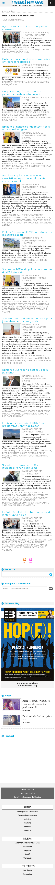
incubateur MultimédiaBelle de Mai (18, 501)
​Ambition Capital (11, 215)
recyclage (8, 262)
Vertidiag (7, 550)
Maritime (27, 823)
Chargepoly (8, 495)
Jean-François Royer (38, 358)
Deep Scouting (21, 115)
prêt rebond (15, 306)
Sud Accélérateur (25, 309)
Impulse (18, 500)
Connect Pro (21, 217)
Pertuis (43, 260)
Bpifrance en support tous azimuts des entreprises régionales (26, 60)
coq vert (19, 163)
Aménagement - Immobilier (27, 811)
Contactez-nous (27, 789)
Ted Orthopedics (26, 505)
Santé (27, 854)
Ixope (32, 217)
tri (34, 262)
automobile (8, 411)
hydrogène (44, 411)
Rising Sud (20, 360)
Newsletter (27, 874)
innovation (43, 82)
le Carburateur (38, 115)
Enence (40, 355)
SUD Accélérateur (12, 363)
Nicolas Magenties (35, 166)
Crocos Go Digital (30, 498)
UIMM (26, 52)
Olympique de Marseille (39, 117)
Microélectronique (30, 49)
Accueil (5, 11)
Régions (27, 850)
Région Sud (8, 360)
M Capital (7, 220)
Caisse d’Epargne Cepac (32, 453)
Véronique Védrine (18, 168)
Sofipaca (29, 222)
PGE (4, 416)
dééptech (30, 163)
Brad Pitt (19, 112)
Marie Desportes (23, 220)
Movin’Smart (41, 503)
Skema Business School (39, 360)
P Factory (38, 220)
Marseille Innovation (14, 117)
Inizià (31, 503)
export (17, 82)
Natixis (23, 456)
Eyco (16, 49)
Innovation (18, 166)
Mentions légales (28, 793)
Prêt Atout (23, 304)
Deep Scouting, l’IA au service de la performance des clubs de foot (23, 93)
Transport (27, 858)
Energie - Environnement (27, 815)
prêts (5, 84)
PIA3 (49, 166)
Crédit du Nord (10, 456)
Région (13, 84)
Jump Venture (43, 217)
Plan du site (27, 870)
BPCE (4, 453)
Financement (29, 82)
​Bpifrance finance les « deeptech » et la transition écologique (26, 128)
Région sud (20, 262)
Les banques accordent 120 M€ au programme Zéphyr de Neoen (23, 424)
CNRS (27, 545)
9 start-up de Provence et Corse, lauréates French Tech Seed (22, 466)
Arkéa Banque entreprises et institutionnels (26, 450)
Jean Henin (20, 260)
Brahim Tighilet (35, 542)
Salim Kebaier (9, 120)
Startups (27, 830)
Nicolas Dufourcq (38, 414)
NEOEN (31, 456)
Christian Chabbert (12, 545)
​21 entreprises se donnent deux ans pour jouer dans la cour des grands (27, 320)
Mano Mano (21, 414)
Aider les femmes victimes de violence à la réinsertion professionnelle (37, 704)
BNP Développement (32, 215)
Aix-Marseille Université (15, 540)
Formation (27, 847)
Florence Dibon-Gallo (14, 358)
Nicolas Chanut (22, 547)
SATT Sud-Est (9, 505)
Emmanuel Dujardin (24, 355)
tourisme (18, 416)
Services (27, 827)
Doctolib (32, 411)
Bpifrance (7, 49)
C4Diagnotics (37, 492)
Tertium (39, 222)
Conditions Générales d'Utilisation (27, 797)
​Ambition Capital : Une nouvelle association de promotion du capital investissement (24, 178)
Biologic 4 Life (10, 492)
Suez (29, 262)
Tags (13, 11)
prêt (4, 168)
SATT (9, 416)
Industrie (27, 819)
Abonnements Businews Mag (27, 843)
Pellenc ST (32, 260)
